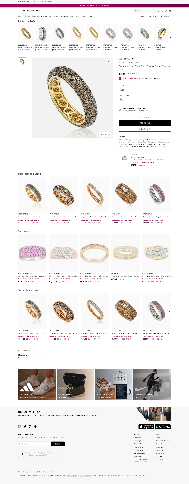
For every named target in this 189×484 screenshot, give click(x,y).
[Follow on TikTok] (35, 428)
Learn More (156, 78)
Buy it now (144, 129)
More (90, 16)
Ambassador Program (163, 441)
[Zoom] (72, 97)
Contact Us (137, 437)
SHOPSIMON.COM (23, 2)
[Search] (146, 11)
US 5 (122, 90)
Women (44, 16)
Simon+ (155, 16)
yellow (121, 100)
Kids (71, 16)
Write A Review (24, 350)
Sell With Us (160, 460)
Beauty (83, 16)
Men (50, 16)
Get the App (160, 444)
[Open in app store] (147, 428)
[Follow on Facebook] (25, 428)
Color (124, 96)
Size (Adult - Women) (127, 86)
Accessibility (138, 456)
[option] (32, 200)
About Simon (160, 450)
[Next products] (170, 196)
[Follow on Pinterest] (30, 428)
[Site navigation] (19, 11)
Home (77, 16)
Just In (20, 16)
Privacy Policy (138, 450)
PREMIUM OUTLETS (47, 2)
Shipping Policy (139, 441)
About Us (159, 434)
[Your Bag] (170, 11)
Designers (35, 16)
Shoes (56, 16)
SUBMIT (58, 444)
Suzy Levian (125, 59)
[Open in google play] (163, 428)
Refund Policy (138, 447)
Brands (27, 16)
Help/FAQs (137, 434)
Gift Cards (159, 456)
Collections (159, 447)
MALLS (35, 2)
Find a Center (165, 16)
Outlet (148, 16)
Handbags (64, 16)
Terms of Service (139, 453)
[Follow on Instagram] (20, 428)
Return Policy (138, 444)
